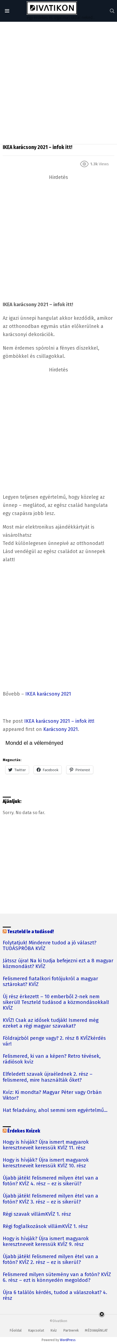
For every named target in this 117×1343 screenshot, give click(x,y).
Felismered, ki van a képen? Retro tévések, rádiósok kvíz (52, 1059)
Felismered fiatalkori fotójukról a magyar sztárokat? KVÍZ (50, 981)
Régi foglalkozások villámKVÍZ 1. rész (45, 1226)
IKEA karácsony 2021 (48, 694)
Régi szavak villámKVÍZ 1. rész (37, 1214)
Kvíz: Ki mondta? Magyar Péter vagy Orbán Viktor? (52, 1095)
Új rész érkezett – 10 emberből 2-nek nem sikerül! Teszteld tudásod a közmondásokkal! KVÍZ (56, 1002)
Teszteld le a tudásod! (30, 932)
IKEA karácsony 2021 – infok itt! (59, 721)
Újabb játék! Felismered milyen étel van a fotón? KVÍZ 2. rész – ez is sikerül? (50, 1259)
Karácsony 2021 (60, 729)
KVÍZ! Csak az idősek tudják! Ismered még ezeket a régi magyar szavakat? (50, 1023)
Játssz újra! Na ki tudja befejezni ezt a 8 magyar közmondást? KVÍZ (58, 963)
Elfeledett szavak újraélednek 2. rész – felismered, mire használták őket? (48, 1077)
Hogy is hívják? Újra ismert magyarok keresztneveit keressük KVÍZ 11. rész (46, 1145)
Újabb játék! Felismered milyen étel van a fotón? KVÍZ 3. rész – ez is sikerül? (50, 1199)
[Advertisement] (58, 82)
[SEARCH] (112, 11)
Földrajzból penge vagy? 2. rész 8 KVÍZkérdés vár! (54, 1041)
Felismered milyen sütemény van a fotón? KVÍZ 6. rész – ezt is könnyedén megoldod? (57, 1277)
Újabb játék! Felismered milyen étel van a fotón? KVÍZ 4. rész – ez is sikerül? (50, 1181)
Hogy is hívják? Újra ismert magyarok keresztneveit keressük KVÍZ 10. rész (46, 1163)
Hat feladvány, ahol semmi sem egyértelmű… (55, 1110)
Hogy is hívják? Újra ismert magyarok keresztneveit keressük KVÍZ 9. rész (46, 1241)
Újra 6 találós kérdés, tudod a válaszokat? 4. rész (55, 1295)
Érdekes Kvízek (23, 1131)
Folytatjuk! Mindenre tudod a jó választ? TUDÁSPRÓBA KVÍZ (49, 945)
